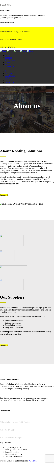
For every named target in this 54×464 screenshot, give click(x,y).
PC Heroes (33, 461)
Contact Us (4, 195)
